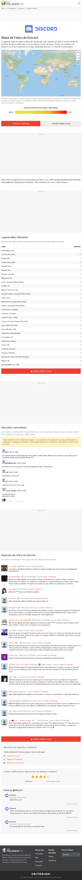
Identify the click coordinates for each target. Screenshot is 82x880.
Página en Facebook (14, 759)
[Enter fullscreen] (78, 62)
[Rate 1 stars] (33, 776)
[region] (41, 73)
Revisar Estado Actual (61, 123)
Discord (21, 8)
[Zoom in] (78, 52)
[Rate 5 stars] (49, 776)
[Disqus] (41, 474)
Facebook (52, 860)
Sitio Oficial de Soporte (15, 763)
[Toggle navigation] (79, 3)
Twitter (51, 857)
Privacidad (39, 862)
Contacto (38, 865)
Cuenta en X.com (13, 756)
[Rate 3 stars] (41, 776)
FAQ (36, 858)
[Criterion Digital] (41, 874)
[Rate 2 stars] (37, 776)
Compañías (12, 8)
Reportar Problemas (21, 123)
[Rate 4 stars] (45, 776)
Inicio (3, 8)
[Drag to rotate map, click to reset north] (78, 58)
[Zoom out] (78, 55)
